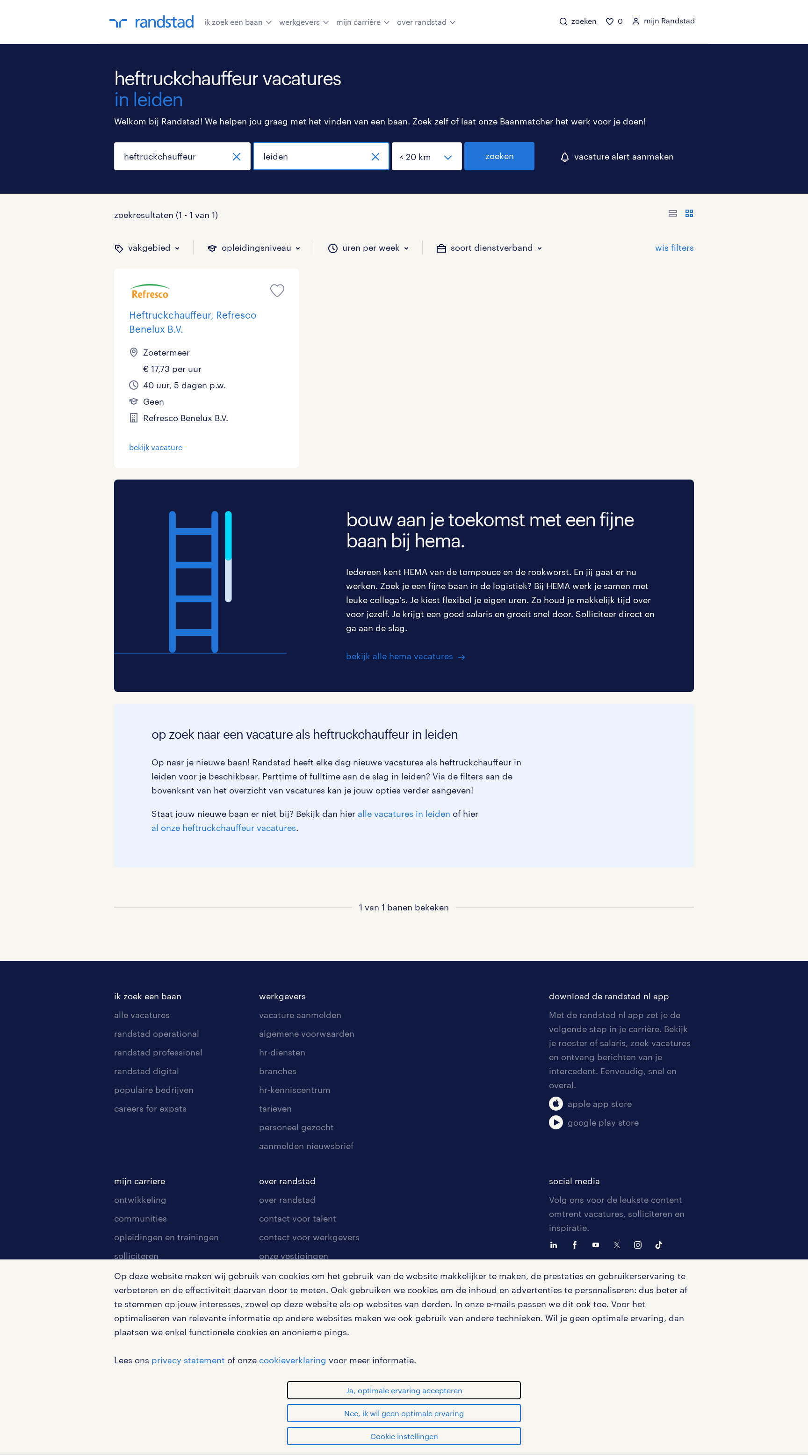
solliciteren (136, 1256)
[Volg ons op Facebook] (577, 1244)
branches (277, 1071)
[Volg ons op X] (619, 1244)
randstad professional (158, 1052)
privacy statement (188, 1360)
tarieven (275, 1108)
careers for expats (150, 1108)
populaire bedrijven (154, 1089)
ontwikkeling (140, 1199)
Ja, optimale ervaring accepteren (404, 1390)
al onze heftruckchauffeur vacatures (224, 827)
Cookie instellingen (404, 1436)
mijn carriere (139, 1181)
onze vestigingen (293, 1256)
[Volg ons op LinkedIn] (556, 1244)
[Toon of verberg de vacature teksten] (681, 215)
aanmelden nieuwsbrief (306, 1146)
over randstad (422, 21)
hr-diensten (282, 1052)
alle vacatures (142, 1015)
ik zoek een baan (233, 21)
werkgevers (299, 21)
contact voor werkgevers (309, 1237)
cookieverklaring (292, 1360)
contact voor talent (297, 1218)
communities (140, 1218)
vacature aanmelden (300, 1015)
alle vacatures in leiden (404, 813)
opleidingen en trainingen (166, 1237)
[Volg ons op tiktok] (661, 1244)
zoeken (499, 156)
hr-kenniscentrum (295, 1089)
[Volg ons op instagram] (640, 1244)
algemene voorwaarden (306, 1033)
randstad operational (156, 1033)
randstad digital (146, 1071)
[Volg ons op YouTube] (598, 1244)
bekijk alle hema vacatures (399, 656)
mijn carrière (358, 21)
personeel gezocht (296, 1127)
